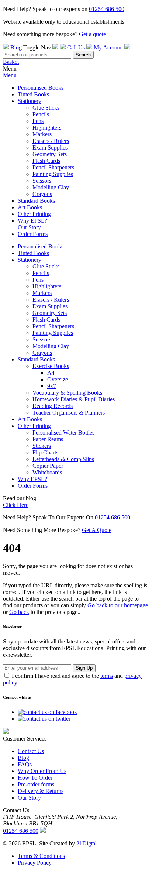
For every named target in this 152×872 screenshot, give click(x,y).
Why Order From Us (42, 771)
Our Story (29, 227)
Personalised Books (40, 88)
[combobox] (37, 55)
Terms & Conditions (41, 856)
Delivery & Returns (40, 791)
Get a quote (92, 34)
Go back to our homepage (117, 605)
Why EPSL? (32, 220)
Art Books (30, 207)
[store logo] (56, 47)
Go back (19, 612)
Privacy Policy (35, 862)
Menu (10, 75)
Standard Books (36, 201)
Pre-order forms (36, 784)
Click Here (15, 505)
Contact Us (31, 751)
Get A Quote (96, 530)
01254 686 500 (106, 9)
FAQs (25, 764)
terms (106, 676)
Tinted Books (33, 94)
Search (83, 55)
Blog (23, 758)
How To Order (35, 778)
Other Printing (34, 214)
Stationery (29, 101)
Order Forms (33, 234)
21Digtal (86, 843)
